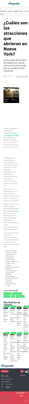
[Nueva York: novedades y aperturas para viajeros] (12, 307)
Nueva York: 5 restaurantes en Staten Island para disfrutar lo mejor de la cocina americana (14, 349)
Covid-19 (7, 296)
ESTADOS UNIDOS (9, 306)
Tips (24, 11)
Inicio (5, 19)
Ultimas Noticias (8, 387)
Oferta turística (3, 376)
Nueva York (7, 293)
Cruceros (8, 381)
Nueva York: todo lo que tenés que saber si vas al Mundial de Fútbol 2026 (6, 348)
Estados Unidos (13, 135)
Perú (21, 11)
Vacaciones (16, 11)
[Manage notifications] (26, 401)
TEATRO (26, 333)
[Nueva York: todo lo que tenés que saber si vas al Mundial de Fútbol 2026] (6, 334)
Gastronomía (9, 384)
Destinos (10, 11)
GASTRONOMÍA (14, 333)
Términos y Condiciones (7, 402)
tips (13, 296)
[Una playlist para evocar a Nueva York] (6, 307)
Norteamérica (20, 296)
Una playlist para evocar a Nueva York (6, 315)
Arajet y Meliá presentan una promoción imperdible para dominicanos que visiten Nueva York (21, 348)
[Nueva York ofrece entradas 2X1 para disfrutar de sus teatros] (25, 334)
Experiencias (9, 379)
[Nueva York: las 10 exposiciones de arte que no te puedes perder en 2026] (25, 307)
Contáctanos (20, 393)
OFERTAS (20, 333)
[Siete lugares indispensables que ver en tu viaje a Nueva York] (19, 307)
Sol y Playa (7, 376)
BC (18, 306)
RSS (21, 396)
